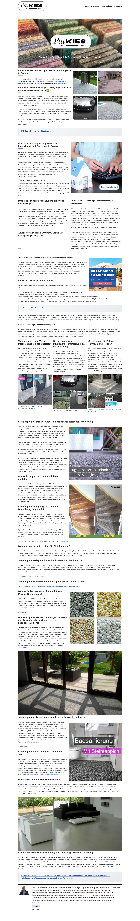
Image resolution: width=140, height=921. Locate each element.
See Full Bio (36, 902)
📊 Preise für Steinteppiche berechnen (35, 308)
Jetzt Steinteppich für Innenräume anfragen (65, 410)
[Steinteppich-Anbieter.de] (32, 6)
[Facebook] (33, 909)
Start (86, 6)
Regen (87, 232)
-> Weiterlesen (22, 612)
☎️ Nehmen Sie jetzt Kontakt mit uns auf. (36, 131)
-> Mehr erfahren (23, 746)
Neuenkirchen (41, 81)
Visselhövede (38, 83)
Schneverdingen (59, 81)
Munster (60, 83)
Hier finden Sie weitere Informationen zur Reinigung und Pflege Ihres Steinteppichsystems (44, 541)
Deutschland (39, 266)
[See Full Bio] (41, 902)
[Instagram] (36, 909)
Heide (88, 211)
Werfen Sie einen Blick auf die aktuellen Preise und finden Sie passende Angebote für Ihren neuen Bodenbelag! (50, 586)
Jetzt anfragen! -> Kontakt (112, 6)
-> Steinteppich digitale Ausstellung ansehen (31, 576)
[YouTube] (38, 909)
